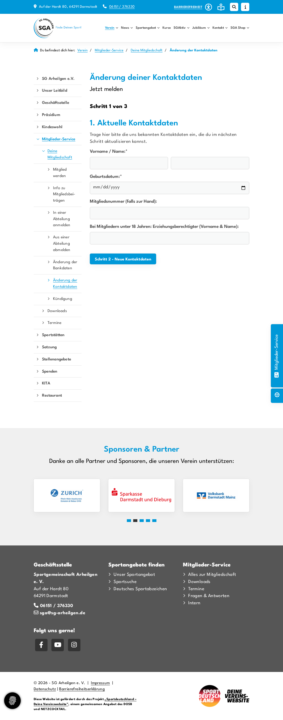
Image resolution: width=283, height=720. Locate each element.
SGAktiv (180, 28)
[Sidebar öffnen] (245, 7)
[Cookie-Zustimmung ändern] (12, 700)
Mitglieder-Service (109, 50)
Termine (54, 323)
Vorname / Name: (108, 151)
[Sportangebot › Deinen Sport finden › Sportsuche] (277, 395)
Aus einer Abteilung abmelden (61, 243)
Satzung (49, 347)
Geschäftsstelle (55, 103)
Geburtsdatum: (106, 177)
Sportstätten (53, 335)
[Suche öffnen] (234, 7)
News (125, 28)
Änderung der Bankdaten (65, 265)
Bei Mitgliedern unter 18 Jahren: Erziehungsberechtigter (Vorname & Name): (164, 227)
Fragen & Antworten (208, 596)
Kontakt (218, 28)
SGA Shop (237, 28)
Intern (194, 603)
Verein (109, 28)
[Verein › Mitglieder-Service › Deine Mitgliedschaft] (276, 374)
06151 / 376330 (122, 7)
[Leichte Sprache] (221, 7)
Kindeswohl (52, 127)
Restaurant (52, 395)
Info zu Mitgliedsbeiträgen (64, 194)
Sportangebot (146, 28)
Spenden (49, 371)
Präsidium (51, 115)
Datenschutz (45, 689)
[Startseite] (58, 28)
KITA (46, 383)
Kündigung (62, 299)
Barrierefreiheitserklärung (82, 689)
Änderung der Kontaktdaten (65, 283)
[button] (129, 520)
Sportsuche (125, 582)
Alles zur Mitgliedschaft (212, 575)
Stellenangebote (56, 359)
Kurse (167, 28)
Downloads (57, 311)
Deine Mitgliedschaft (147, 50)
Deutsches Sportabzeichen (140, 589)
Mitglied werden (60, 173)
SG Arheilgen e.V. (58, 79)
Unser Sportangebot (134, 575)
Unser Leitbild (54, 91)
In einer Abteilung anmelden (61, 219)
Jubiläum (199, 28)
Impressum (100, 683)
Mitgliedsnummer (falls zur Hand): (123, 201)
